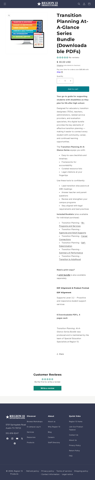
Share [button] (61, 354)
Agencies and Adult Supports (72, 233)
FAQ (71, 456)
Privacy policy (47, 471)
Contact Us (73, 435)
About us (51, 421)
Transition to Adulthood (70, 259)
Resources (31, 437)
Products (30, 442)
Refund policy (32, 471)
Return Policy (74, 451)
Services (30, 432)
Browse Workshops (35, 421)
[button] (4, 3)
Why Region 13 (54, 427)
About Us (73, 440)
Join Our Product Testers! (76, 428)
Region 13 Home (75, 421)
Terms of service (64, 471)
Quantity (60, 76)
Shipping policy (81, 471)
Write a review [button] (47, 388)
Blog (50, 432)
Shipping (60, 65)
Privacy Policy (75, 445)
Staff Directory (54, 442)
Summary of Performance (71, 253)
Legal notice (67, 474)
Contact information (50, 474)
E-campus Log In (34, 427)
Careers (51, 437)
